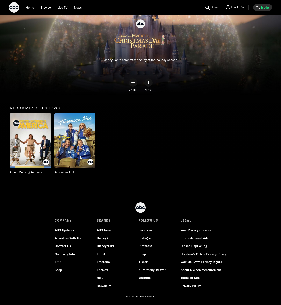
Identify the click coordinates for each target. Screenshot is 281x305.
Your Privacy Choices (196, 230)
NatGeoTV (104, 286)
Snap (142, 254)
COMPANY (63, 220)
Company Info (65, 254)
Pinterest (145, 246)
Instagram (146, 238)
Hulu (100, 278)
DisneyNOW (105, 246)
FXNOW (102, 270)
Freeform (103, 262)
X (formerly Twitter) (153, 270)
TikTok (143, 262)
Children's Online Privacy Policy (203, 254)
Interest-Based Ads (195, 238)
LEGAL (186, 220)
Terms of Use (190, 278)
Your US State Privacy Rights (201, 262)
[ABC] (14, 8)
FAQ (58, 262)
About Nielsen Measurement (201, 270)
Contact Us (63, 246)
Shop (58, 270)
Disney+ (102, 238)
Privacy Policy (191, 286)
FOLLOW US (148, 220)
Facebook (145, 230)
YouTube (145, 278)
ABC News (104, 230)
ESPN (101, 254)
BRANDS (104, 220)
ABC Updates (64, 230)
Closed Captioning (194, 246)
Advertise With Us (68, 238)
